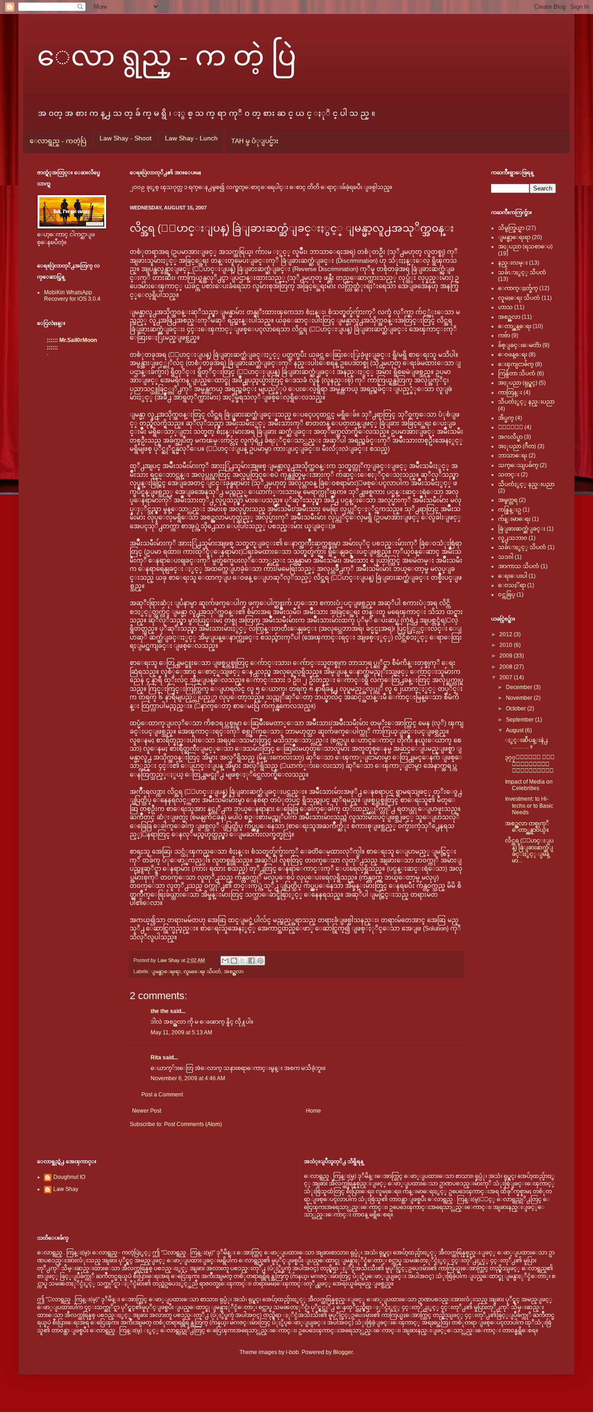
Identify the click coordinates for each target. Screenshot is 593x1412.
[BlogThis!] (234, 960)
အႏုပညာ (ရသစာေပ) (525, 246)
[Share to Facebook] (251, 960)
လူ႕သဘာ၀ (512, 538)
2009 (506, 655)
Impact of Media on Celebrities (529, 785)
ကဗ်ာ (504, 335)
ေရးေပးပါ (512, 576)
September (520, 719)
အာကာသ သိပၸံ (518, 566)
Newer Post (146, 1111)
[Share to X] (242, 960)
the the (160, 1011)
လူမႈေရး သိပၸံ (202, 971)
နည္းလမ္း (513, 263)
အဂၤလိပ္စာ (510, 437)
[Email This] (225, 960)
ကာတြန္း (510, 392)
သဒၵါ (505, 557)
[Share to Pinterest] (260, 960)
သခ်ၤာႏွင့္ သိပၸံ (522, 547)
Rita (156, 1057)
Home (313, 1111)
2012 (506, 634)
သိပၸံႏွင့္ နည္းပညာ (526, 402)
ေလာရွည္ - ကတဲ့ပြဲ (58, 141)
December (520, 687)
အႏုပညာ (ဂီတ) (517, 446)
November (520, 698)
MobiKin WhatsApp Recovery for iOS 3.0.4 (72, 295)
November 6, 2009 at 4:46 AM (188, 1078)
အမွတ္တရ (507, 500)
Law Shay (169, 960)
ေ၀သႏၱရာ (512, 585)
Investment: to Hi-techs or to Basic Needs (529, 806)
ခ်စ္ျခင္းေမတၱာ (519, 345)
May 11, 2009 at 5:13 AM (181, 1032)
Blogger (343, 1352)
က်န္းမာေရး (514, 519)
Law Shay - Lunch (191, 138)
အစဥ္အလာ (234, 971)
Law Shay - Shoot (125, 138)
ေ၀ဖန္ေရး (512, 354)
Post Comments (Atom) (193, 1124)
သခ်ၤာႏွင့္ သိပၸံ (522, 272)
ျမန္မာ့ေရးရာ (166, 971)
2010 (506, 645)
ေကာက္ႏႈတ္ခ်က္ (518, 288)
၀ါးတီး (510, 427)
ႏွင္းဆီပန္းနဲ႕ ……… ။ (526, 743)
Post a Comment (162, 1094)
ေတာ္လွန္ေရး (514, 326)
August (515, 730)
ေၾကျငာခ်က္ (516, 364)
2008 (506, 667)
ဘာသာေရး (512, 455)
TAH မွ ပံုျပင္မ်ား (254, 141)
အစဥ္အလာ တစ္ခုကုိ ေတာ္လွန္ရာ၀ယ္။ (527, 826)
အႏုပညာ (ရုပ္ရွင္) (517, 383)
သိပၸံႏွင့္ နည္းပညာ (526, 484)
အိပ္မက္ (506, 418)
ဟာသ (505, 307)
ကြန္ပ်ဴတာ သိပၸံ (517, 373)
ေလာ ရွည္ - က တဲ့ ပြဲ (166, 54)
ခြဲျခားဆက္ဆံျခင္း (521, 529)
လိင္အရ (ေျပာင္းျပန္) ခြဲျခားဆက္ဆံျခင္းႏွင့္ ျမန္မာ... (529, 850)
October (516, 708)
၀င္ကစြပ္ (506, 594)
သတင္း (508, 474)
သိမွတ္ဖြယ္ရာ (511, 228)
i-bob (292, 1352)
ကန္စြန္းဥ (509, 510)
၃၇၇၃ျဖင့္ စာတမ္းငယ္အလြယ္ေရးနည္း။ (530, 764)
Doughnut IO (69, 1177)
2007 (506, 677)
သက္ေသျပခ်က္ (518, 465)
